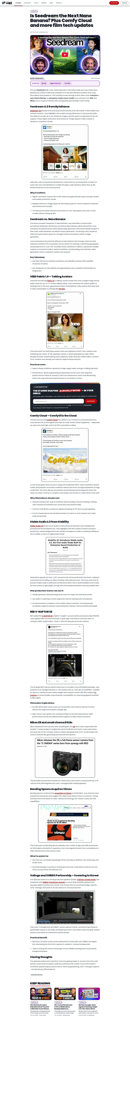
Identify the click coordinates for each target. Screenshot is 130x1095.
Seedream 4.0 (35, 111)
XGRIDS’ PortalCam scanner (54, 882)
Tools (36, 3)
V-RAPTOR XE (47, 616)
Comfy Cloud (52, 420)
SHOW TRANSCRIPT (37, 78)
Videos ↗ (59, 3)
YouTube (67, 83)
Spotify (43, 83)
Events (43, 3)
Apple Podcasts (55, 83)
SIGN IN (124, 3)
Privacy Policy (87, 405)
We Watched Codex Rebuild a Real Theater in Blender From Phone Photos (39, 1008)
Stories (18, 3)
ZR (74, 726)
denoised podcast (36, 975)
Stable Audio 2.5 (36, 526)
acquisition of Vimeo (63, 793)
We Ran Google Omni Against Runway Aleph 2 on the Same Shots (88, 1007)
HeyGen (62, 289)
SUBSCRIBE (114, 3)
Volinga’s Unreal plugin (86, 879)
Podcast (27, 3)
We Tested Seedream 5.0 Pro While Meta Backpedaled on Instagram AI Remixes (63, 1008)
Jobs (51, 3)
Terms (69, 405)
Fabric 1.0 (50, 281)
